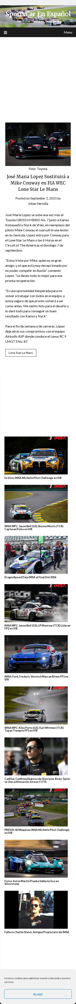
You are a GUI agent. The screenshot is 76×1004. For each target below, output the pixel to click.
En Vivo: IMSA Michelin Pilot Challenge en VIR (33, 478)
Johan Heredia (38, 203)
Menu (68, 32)
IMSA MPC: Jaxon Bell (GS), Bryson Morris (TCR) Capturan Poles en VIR (33, 528)
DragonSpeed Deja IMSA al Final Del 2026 (30, 577)
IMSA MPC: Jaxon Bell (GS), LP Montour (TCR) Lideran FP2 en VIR (37, 627)
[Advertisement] (38, 77)
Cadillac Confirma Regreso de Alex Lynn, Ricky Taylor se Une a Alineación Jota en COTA (37, 780)
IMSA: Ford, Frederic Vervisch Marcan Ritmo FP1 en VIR (36, 678)
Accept (38, 994)
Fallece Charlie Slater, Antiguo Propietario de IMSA (36, 932)
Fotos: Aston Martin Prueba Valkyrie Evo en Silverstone (31, 883)
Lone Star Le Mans (21, 352)
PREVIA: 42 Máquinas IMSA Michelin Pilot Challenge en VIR (36, 831)
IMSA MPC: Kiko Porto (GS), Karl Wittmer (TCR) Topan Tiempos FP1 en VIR (34, 729)
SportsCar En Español (38, 14)
